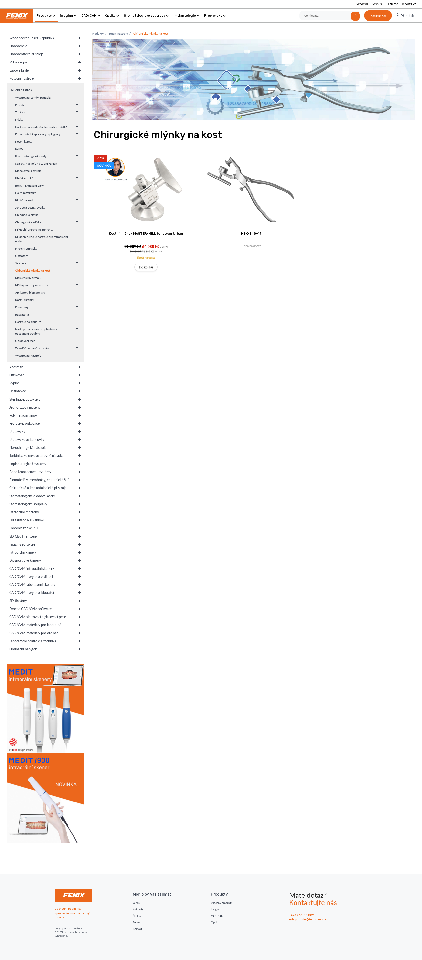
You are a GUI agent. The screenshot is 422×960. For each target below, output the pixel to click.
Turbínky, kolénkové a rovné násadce (36, 456)
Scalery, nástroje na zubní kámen (36, 163)
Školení (362, 3)
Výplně (14, 383)
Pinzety (19, 105)
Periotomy (21, 307)
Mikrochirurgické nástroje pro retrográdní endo (41, 239)
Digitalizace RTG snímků (27, 520)
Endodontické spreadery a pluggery (37, 134)
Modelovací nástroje (28, 171)
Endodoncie (18, 46)
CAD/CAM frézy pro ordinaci (31, 576)
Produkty (44, 15)
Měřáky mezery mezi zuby (31, 285)
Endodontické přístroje (26, 54)
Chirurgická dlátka (26, 215)
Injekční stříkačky (26, 248)
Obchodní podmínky (68, 908)
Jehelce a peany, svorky (30, 207)
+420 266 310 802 (301, 915)
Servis (377, 3)
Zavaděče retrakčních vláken (33, 348)
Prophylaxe (213, 15)
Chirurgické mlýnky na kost (32, 270)
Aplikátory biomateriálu (30, 292)
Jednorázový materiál (25, 407)
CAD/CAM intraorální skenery (31, 568)
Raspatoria (22, 314)
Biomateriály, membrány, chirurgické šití (39, 480)
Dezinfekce (17, 391)
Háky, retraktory (25, 193)
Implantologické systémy (27, 464)
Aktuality (138, 909)
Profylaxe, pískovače (24, 423)
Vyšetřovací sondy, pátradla (33, 97)
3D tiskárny (18, 601)
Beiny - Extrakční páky (29, 185)
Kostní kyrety (23, 141)
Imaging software (22, 544)
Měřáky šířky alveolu (28, 278)
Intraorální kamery (23, 552)
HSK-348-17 (251, 233)
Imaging (66, 15)
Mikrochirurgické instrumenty (34, 229)
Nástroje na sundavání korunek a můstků (41, 127)
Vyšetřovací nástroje (28, 355)
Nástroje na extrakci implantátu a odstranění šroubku (36, 331)
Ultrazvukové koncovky (26, 439)
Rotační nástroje (21, 78)
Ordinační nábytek (23, 649)
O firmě (392, 3)
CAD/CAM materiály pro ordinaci (34, 633)
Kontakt (409, 3)
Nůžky (19, 119)
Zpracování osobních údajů (73, 913)
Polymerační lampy (23, 415)
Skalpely (20, 263)
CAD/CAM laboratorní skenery (32, 584)
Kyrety (19, 149)
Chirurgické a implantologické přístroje (37, 488)
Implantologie (184, 15)
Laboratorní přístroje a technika (32, 641)
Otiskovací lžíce (25, 341)
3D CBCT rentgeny (23, 536)
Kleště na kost (24, 200)
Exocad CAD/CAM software (30, 609)
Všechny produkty (221, 902)
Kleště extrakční (25, 178)
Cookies (60, 917)
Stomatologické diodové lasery (32, 496)
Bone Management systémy (30, 472)
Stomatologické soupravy (144, 15)
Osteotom (21, 256)
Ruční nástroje (22, 90)
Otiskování (17, 375)
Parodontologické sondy (30, 156)
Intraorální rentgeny (24, 512)
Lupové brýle (19, 70)
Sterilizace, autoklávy (24, 399)
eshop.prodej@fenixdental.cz (308, 919)
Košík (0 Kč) (378, 16)
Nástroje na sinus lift (28, 322)
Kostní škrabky (24, 300)
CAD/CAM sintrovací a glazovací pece (37, 617)
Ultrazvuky (17, 431)
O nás (136, 902)
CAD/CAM (89, 15)
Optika (110, 15)
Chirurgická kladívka (28, 222)
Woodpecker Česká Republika (31, 38)
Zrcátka (20, 112)
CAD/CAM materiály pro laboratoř (35, 625)
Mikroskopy (18, 62)
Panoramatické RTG (24, 528)
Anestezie (16, 367)
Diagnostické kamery (25, 560)
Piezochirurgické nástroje (27, 447)
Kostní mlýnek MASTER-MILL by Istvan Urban (146, 233)
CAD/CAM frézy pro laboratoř (31, 593)
